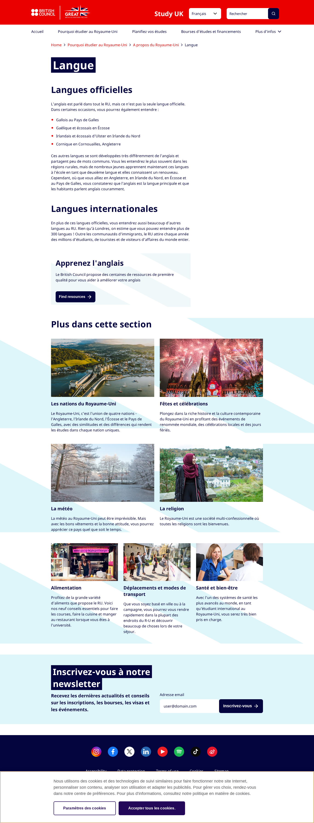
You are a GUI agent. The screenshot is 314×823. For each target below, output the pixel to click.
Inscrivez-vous (237, 706)
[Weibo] (212, 752)
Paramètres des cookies (84, 808)
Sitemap (221, 771)
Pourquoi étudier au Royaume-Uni (97, 44)
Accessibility (96, 771)
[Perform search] (273, 13)
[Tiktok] (196, 752)
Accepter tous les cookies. (151, 808)
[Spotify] (179, 752)
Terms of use (167, 771)
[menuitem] (37, 31)
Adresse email (172, 694)
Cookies (196, 771)
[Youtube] (162, 752)
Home (56, 44)
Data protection (131, 771)
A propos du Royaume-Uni (156, 44)
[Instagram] (96, 752)
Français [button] (199, 13)
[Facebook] (113, 752)
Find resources (72, 297)
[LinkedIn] (146, 752)
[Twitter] (129, 752)
